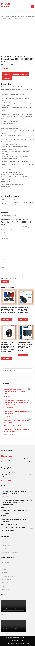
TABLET (4, 586)
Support (22, 643)
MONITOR (4, 569)
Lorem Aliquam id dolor (7, 549)
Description (7, 74)
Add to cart (6, 319)
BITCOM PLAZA (5, 5)
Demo (12, 643)
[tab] (7, 74)
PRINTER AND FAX (6, 579)
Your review (5, 238)
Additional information (20, 74)
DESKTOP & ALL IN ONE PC (8, 566)
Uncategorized (5, 589)
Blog (28, 643)
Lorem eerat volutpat (7, 545)
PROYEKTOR (5, 583)
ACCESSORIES (5, 562)
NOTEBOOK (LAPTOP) (7, 576)
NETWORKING (5, 572)
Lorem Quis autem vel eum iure (10, 552)
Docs (17, 643)
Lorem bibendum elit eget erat (10, 542)
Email (3, 267)
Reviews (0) (7, 78)
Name (3, 259)
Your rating (5, 232)
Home (7, 643)
